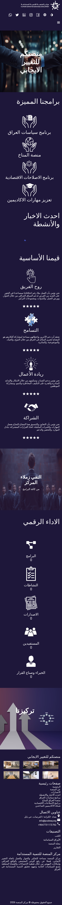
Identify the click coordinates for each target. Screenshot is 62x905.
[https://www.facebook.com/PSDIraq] (37, 15)
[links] (31, 15)
